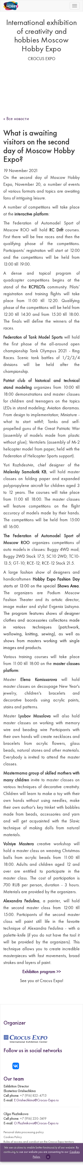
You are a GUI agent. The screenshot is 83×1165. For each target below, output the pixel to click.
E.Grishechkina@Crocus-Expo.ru (36, 1100)
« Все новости (16, 118)
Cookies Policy (13, 1137)
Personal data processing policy (24, 1132)
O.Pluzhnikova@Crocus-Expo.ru (36, 1123)
